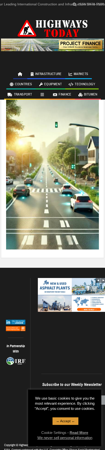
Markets (81, 74)
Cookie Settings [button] (53, 433)
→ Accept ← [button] (65, 421)
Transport (23, 94)
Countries (23, 84)
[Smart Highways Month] (52, 168)
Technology (85, 84)
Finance (65, 94)
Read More (79, 433)
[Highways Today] (52, 28)
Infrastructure (48, 74)
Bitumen (90, 94)
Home (20, 74)
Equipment (53, 84)
